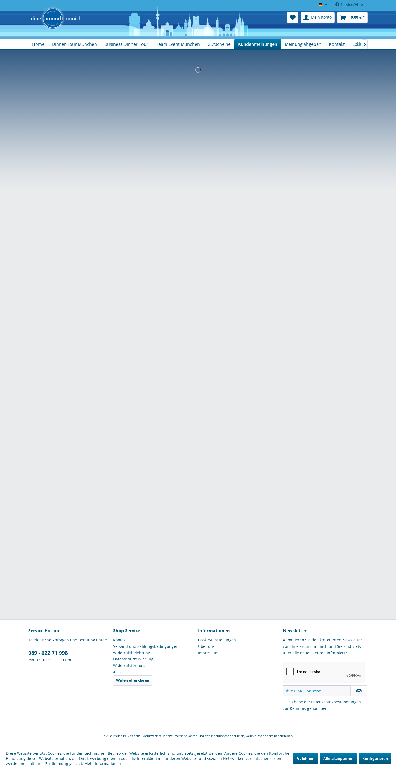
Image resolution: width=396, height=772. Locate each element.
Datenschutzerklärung (133, 659)
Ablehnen (305, 758)
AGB (117, 671)
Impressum (208, 652)
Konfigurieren (375, 758)
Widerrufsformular (130, 665)
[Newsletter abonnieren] (358, 690)
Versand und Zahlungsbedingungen (145, 646)
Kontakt (120, 639)
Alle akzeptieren (338, 758)
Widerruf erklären (132, 680)
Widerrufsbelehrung (131, 652)
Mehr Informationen (102, 763)
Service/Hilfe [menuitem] (351, 4)
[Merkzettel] (292, 17)
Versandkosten (186, 735)
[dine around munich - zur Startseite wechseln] (56, 24)
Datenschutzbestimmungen (336, 701)
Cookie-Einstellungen (217, 639)
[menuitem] (292, 17)
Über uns (206, 646)
